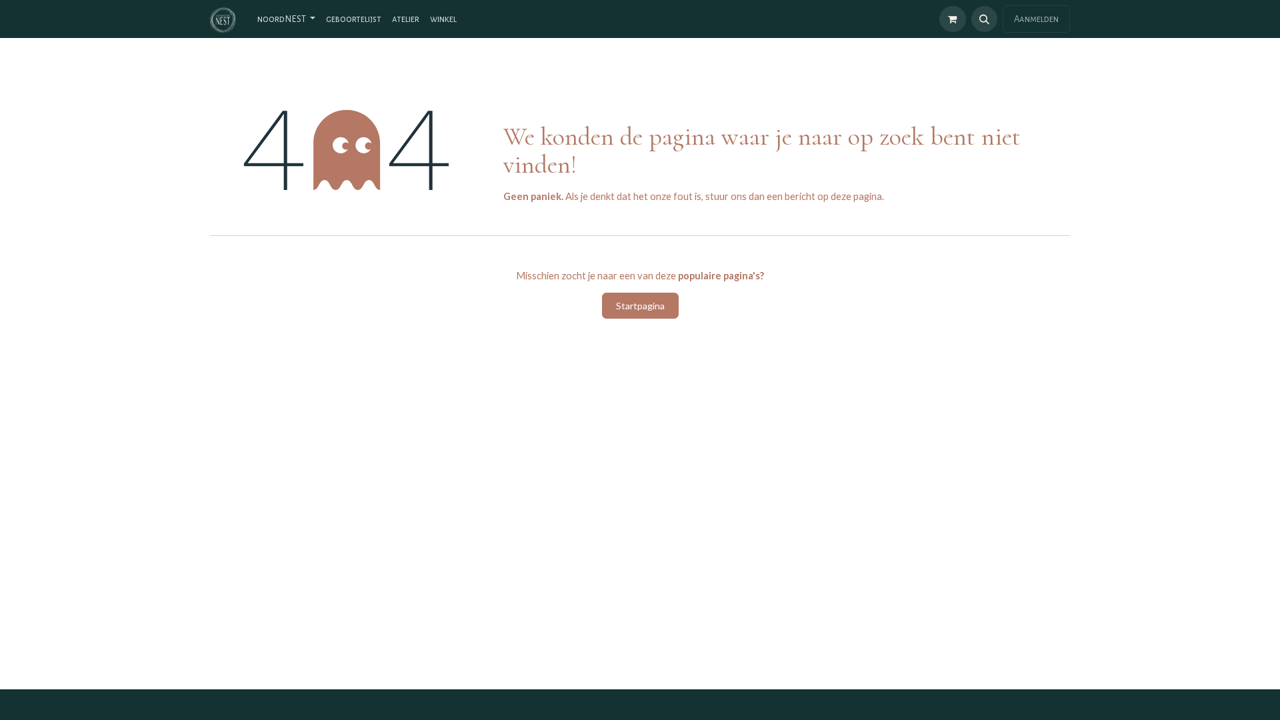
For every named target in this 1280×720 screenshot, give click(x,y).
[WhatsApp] (988, 704)
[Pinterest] (1021, 704)
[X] (922, 704)
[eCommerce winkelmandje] (952, 19)
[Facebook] (890, 704)
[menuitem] (286, 19)
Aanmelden (1036, 19)
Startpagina (640, 305)
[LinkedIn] (956, 704)
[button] (984, 19)
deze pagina (856, 196)
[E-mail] (1054, 704)
